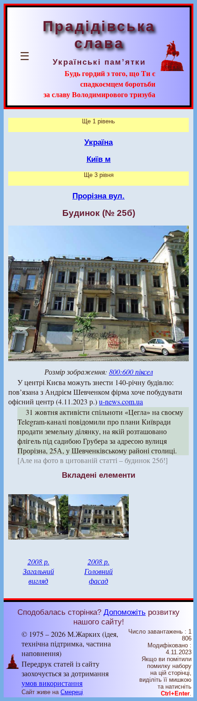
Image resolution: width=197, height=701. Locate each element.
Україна (98, 142)
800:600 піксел (131, 371)
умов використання (52, 683)
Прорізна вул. (98, 195)
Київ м (99, 159)
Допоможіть (125, 612)
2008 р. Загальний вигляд (38, 571)
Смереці (71, 692)
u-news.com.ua (121, 401)
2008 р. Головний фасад (98, 571)
